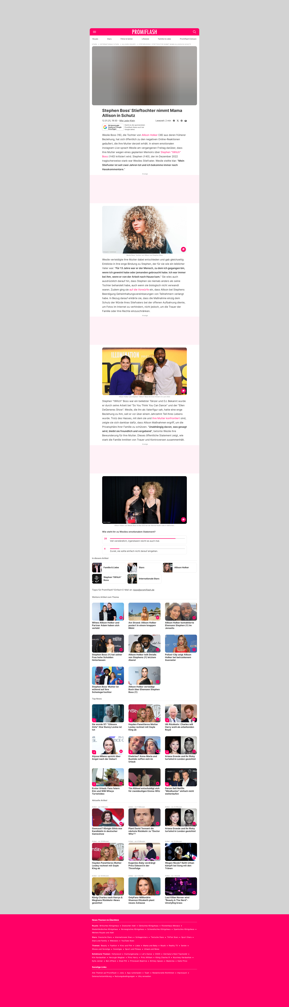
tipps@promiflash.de (143, 590)
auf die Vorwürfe (139, 289)
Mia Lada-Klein (127, 120)
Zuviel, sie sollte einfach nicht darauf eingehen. (134, 551)
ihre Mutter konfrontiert (166, 418)
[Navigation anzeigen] (94, 32)
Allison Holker (150, 134)
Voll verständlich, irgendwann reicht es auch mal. (135, 541)
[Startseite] (144, 31)
